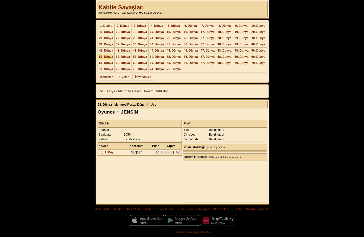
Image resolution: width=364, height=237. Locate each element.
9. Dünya (241, 26)
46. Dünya (191, 50)
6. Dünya (190, 26)
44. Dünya (157, 50)
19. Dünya (241, 32)
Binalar (118, 209)
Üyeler (124, 77)
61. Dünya (106, 63)
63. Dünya (140, 63)
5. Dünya (174, 26)
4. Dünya (157, 26)
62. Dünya (123, 63)
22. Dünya (123, 38)
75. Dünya (174, 69)
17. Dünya (208, 32)
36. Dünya (191, 44)
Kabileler (106, 77)
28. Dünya (224, 38)
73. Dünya (140, 69)
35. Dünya (174, 44)
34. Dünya (157, 44)
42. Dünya (123, 50)
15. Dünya (174, 32)
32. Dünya (123, 44)
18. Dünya (224, 32)
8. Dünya (224, 26)
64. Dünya (157, 63)
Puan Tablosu (165, 209)
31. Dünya (106, 44)
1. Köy (109, 152)
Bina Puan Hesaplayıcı (194, 209)
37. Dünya (208, 44)
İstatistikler (143, 77)
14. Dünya (157, 32)
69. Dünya (241, 63)
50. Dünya (258, 50)
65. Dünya (174, 63)
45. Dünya (174, 50)
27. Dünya (208, 38)
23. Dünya (140, 38)
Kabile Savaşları (121, 7)
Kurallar (237, 209)
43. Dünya (140, 50)
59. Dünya (241, 57)
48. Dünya (224, 50)
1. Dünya (106, 26)
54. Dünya (157, 57)
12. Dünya (123, 32)
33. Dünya (140, 44)
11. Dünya (106, 32)
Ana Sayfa (102, 209)
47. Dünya (208, 50)
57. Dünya (208, 57)
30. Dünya (258, 38)
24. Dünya (157, 38)
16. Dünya (191, 32)
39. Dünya (241, 44)
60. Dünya (258, 57)
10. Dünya (258, 26)
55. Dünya (174, 57)
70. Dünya (258, 63)
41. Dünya (106, 50)
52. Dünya (123, 57)
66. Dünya (191, 63)
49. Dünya (241, 50)
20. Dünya (258, 32)
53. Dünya (140, 57)
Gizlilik (205, 232)
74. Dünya (157, 69)
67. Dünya (208, 63)
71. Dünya (106, 69)
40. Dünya (258, 44)
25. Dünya (174, 38)
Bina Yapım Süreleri (140, 209)
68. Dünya (224, 63)
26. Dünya (191, 38)
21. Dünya (106, 38)
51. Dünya (106, 57)
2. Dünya (123, 26)
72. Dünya (123, 69)
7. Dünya (207, 26)
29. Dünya (241, 38)
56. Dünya (191, 57)
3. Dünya (140, 26)
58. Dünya (224, 57)
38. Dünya (224, 44)
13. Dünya (140, 32)
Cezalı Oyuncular (258, 209)
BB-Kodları (221, 209)
